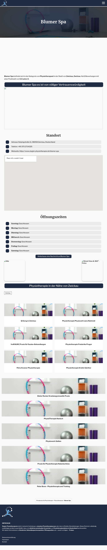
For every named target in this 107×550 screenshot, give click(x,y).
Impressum (5, 539)
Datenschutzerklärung (8, 537)
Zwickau (8, 293)
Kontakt (4, 542)
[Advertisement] (53, 55)
